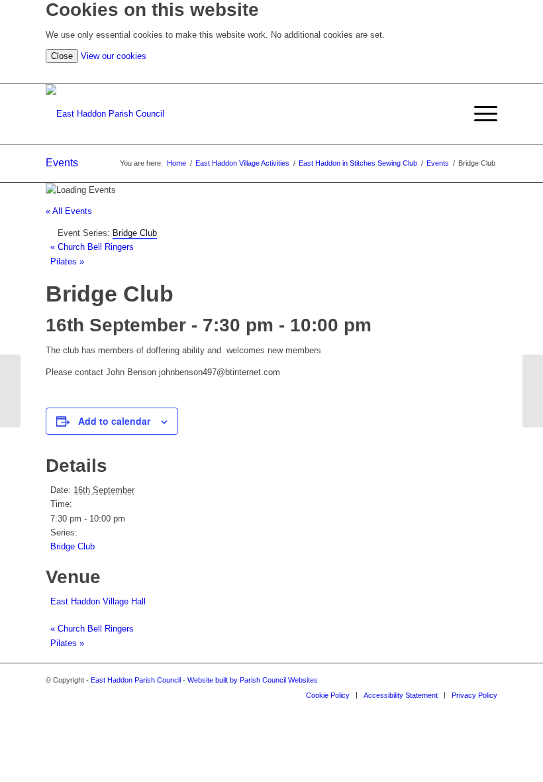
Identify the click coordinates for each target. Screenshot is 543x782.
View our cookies (113, 56)
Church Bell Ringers (92, 247)
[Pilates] (10, 391)
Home (176, 163)
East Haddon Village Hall (98, 601)
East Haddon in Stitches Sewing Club (358, 163)
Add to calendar (114, 420)
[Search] (491, 73)
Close (62, 56)
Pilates (67, 261)
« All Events (69, 211)
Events (62, 162)
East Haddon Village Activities (242, 163)
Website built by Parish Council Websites (252, 680)
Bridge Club (72, 546)
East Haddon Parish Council (136, 680)
